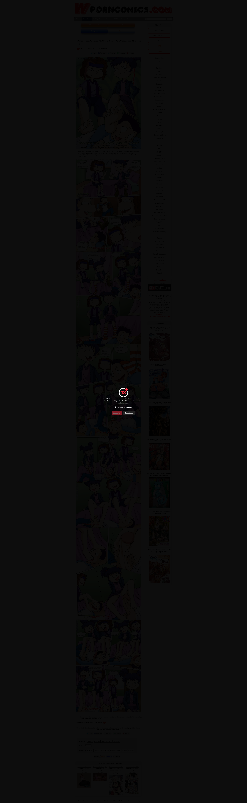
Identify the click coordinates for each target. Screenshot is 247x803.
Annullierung (129, 413)
